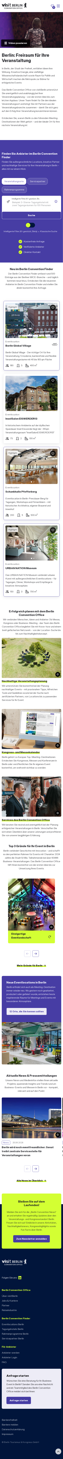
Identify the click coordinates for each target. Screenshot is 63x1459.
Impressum (7, 1434)
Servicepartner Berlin (13, 1338)
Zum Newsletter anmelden (31, 1238)
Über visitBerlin (10, 1296)
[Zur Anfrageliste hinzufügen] (53, 308)
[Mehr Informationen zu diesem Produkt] (56, 201)
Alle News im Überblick (30, 1180)
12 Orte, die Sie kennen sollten (27, 1011)
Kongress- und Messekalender (21, 752)
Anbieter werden (10, 1352)
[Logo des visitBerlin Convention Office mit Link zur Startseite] (14, 6)
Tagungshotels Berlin (12, 1329)
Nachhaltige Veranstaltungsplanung (24, 681)
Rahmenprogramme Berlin (15, 1333)
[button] (10, 467)
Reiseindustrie (9, 1310)
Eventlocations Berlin (13, 1324)
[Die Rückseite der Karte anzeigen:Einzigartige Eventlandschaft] (31, 911)
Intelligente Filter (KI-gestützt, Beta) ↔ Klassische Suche (30, 231)
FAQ (4, 1362)
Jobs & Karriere (10, 1300)
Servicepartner (37, 181)
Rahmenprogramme (14, 189)
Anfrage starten (19, 1400)
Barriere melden (10, 1424)
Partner (5, 1305)
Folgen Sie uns (9, 1277)
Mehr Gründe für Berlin (29, 965)
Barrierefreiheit (9, 1420)
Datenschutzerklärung (13, 1429)
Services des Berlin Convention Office (26, 819)
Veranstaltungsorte (14, 181)
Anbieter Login (9, 1357)
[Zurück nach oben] (58, 1451)
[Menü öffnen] (58, 6)
